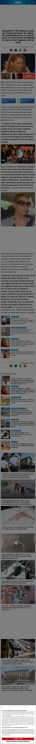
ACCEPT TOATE (18, 739)
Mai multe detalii (7, 715)
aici (17, 721)
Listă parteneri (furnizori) (6, 735)
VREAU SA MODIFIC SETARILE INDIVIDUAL (18, 741)
